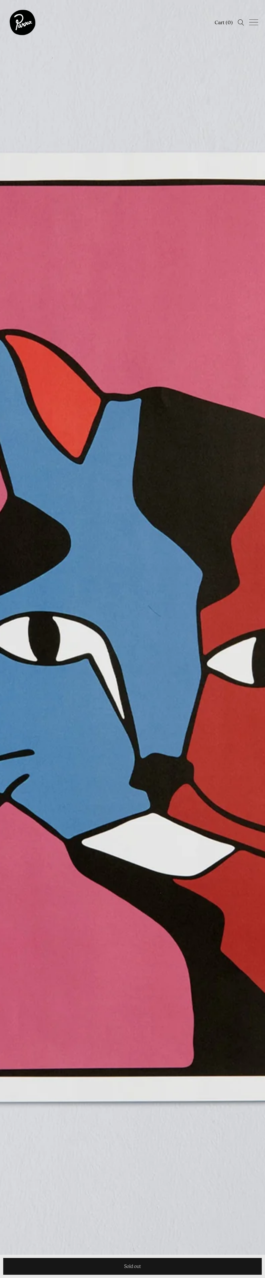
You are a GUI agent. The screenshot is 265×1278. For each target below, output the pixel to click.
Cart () (224, 22)
